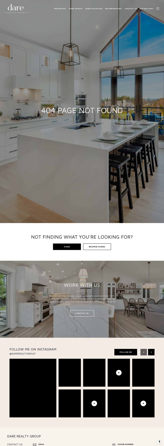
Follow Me (126, 352)
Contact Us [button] (82, 313)
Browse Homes (97, 247)
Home (67, 247)
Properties (60, 8)
